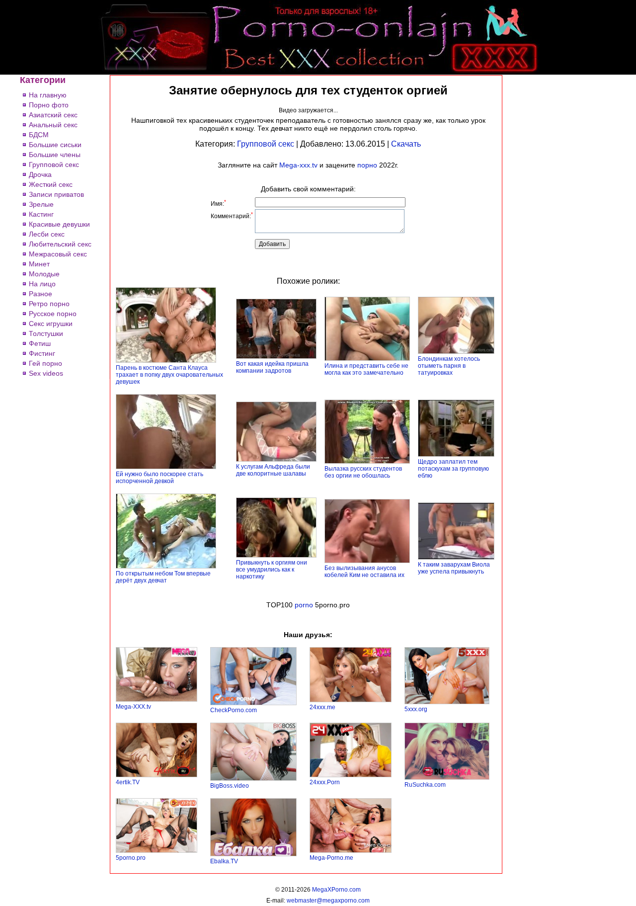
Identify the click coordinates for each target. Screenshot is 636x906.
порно (367, 165)
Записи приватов (56, 194)
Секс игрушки (51, 324)
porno (304, 605)
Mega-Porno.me (331, 857)
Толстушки (46, 333)
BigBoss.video (229, 785)
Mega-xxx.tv (298, 165)
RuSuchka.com (425, 784)
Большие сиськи (55, 145)
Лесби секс (47, 234)
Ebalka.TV (224, 861)
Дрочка (40, 174)
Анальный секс (53, 125)
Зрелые (41, 204)
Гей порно (45, 363)
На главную (48, 95)
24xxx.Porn (325, 782)
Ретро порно (49, 304)
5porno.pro (131, 857)
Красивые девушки (59, 224)
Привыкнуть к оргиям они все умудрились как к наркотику (271, 569)
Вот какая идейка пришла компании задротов (272, 367)
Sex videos (46, 373)
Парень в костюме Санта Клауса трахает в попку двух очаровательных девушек (169, 374)
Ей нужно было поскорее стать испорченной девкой (159, 478)
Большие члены (54, 155)
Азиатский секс (53, 115)
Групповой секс (54, 164)
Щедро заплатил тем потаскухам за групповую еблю (453, 468)
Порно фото (49, 105)
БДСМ (39, 135)
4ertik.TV (128, 782)
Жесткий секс (51, 184)
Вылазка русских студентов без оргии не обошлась (363, 472)
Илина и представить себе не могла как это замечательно (366, 369)
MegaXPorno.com (336, 889)
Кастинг (41, 214)
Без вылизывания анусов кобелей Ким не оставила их (364, 571)
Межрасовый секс (58, 254)
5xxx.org (415, 709)
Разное (40, 294)
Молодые (44, 274)
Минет (39, 264)
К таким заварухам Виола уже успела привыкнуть (454, 568)
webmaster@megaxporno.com (328, 900)
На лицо (42, 284)
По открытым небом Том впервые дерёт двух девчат (163, 577)
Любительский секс (60, 244)
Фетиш (40, 343)
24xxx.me (322, 707)
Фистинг (42, 353)
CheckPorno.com (233, 710)
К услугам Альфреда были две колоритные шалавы (273, 470)
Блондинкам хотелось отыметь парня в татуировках (449, 365)
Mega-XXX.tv (133, 706)
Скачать (406, 144)
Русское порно (53, 314)
